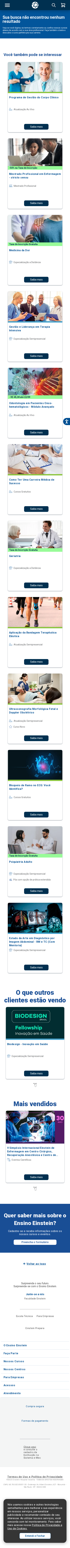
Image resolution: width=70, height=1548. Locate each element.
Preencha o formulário (35, 1242)
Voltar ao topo (36, 1263)
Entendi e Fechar (35, 1535)
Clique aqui (30, 1447)
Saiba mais (36, 126)
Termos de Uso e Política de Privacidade (35, 1476)
